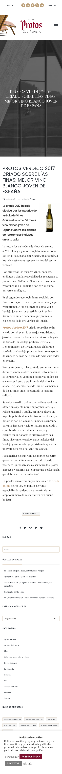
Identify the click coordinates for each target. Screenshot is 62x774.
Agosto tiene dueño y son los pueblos (20, 576)
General (7, 674)
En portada (9, 668)
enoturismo (10, 725)
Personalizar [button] (12, 756)
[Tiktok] (33, 5)
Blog (6, 651)
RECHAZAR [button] (13, 763)
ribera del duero (49, 725)
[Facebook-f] (23, 5)
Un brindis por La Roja (14, 591)
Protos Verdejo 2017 (15, 328)
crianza (52, 719)
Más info (27, 763)
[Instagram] (28, 5)
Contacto (11, 5)
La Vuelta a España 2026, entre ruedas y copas (24, 570)
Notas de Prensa (29, 199)
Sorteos (7, 698)
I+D (5, 680)
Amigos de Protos (11, 645)
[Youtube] (42, 5)
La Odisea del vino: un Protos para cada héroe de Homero (29, 597)
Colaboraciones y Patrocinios (16, 657)
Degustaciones (10, 663)
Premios (7, 692)
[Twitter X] (37, 5)
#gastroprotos (10, 639)
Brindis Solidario (34, 719)
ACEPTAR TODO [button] (31, 756)
